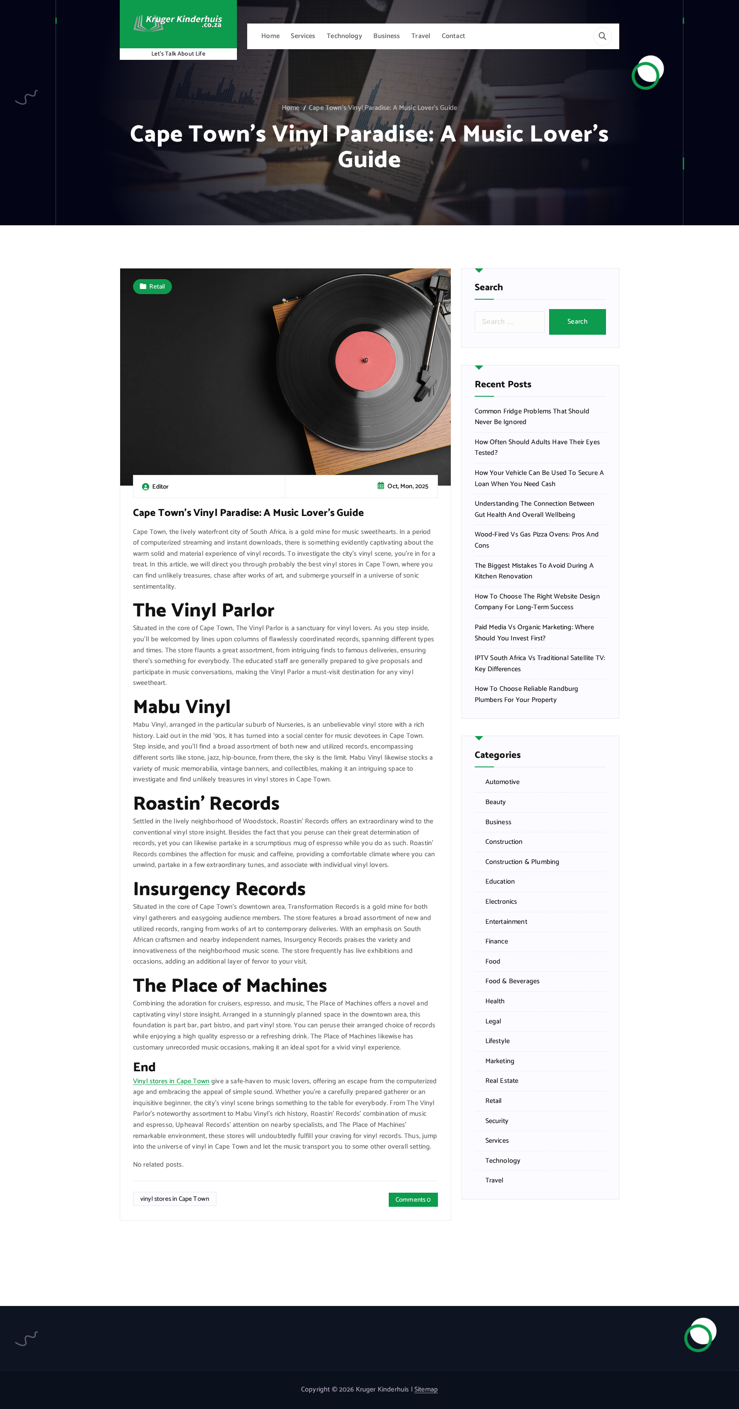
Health (495, 1001)
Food (493, 961)
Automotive (502, 782)
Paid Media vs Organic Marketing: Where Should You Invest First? (534, 633)
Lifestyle (497, 1041)
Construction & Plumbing (522, 862)
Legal (493, 1021)
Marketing (499, 1061)
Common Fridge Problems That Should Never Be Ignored (532, 417)
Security (496, 1121)
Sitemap (426, 1389)
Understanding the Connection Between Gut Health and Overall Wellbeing (535, 509)
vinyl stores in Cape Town (174, 1199)
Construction (504, 842)
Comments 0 (413, 1199)
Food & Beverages (512, 981)
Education (500, 881)
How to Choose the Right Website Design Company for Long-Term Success (537, 602)
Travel (420, 36)
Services (303, 36)
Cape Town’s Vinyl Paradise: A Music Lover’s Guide (383, 108)
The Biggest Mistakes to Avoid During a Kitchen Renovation (534, 571)
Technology (344, 36)
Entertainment (506, 922)
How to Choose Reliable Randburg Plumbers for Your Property (527, 694)
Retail (157, 286)
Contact (453, 36)
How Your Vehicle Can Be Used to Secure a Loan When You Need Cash (539, 478)
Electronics (501, 902)
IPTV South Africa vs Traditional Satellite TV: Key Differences (540, 664)
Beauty (495, 802)
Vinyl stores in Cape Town (171, 1081)
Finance (496, 941)
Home (270, 36)
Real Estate (502, 1081)
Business (386, 36)
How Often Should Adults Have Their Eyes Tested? (537, 448)
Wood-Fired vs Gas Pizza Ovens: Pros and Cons (537, 540)
